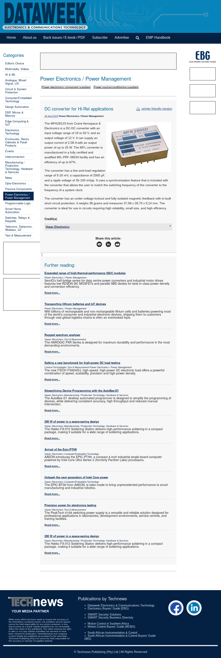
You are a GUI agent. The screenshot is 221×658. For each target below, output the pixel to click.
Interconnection (14, 157)
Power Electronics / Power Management (17, 196)
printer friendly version (156, 108)
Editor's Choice (14, 63)
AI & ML (10, 74)
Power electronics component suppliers (66, 87)
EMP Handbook (158, 37)
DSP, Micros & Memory (14, 114)
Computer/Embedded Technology (18, 99)
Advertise (122, 37)
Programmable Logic (18, 203)
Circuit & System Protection (16, 90)
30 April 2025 (51, 116)
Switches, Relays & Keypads (17, 219)
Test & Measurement (18, 235)
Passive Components (18, 189)
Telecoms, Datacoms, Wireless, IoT (19, 228)
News (8, 178)
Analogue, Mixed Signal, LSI (15, 81)
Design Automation (17, 107)
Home (11, 37)
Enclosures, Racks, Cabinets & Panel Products (17, 142)
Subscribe (100, 37)
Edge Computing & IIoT (17, 122)
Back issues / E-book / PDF (64, 37)
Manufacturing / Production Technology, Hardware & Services (19, 167)
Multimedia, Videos (17, 69)
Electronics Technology (12, 131)
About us (29, 37)
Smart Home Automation (13, 210)
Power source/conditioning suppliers (116, 87)
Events (9, 151)
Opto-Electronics (15, 183)
